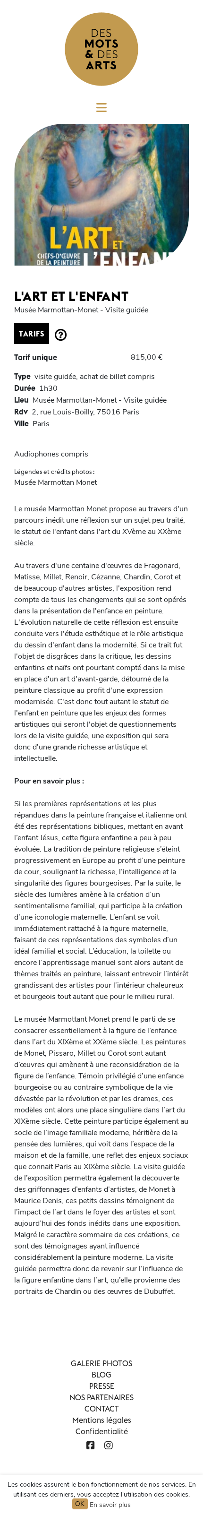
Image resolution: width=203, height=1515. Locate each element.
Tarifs (31, 333)
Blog (101, 1374)
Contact (102, 1408)
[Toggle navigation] (101, 110)
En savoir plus (110, 1504)
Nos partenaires (101, 1397)
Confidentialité (102, 1431)
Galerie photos (101, 1363)
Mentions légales (101, 1420)
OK (80, 1503)
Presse (101, 1386)
